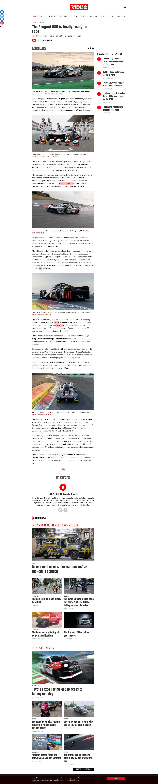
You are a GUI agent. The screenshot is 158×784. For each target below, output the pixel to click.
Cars (35, 16)
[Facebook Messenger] (41, 48)
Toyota (56, 322)
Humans (63, 16)
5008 (40, 268)
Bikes (43, 16)
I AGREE (116, 778)
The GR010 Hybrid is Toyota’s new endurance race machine (113, 61)
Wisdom (93, 16)
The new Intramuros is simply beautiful (46, 600)
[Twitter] (2, 15)
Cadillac (59, 325)
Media (110, 16)
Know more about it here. (70, 780)
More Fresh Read (84, 769)
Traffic (83, 16)
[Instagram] (44, 48)
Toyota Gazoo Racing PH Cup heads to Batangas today (57, 691)
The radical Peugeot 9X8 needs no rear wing (113, 108)
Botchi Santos (44, 40)
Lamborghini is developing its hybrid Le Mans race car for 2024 (114, 96)
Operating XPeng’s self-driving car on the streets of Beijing (78, 723)
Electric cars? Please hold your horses (77, 634)
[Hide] (0, 26)
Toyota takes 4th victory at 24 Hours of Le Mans (113, 84)
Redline (40, 22)
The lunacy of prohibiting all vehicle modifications (45, 634)
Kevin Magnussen (66, 183)
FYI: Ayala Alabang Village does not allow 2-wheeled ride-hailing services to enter (79, 602)
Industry (52, 16)
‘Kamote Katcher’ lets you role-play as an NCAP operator (46, 756)
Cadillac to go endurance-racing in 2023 (113, 74)
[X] (37, 48)
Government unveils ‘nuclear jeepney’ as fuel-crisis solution (59, 569)
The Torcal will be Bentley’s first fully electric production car (78, 758)
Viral (102, 16)
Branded (121, 16)
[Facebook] (34, 48)
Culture (73, 16)
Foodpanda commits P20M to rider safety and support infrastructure (46, 725)
